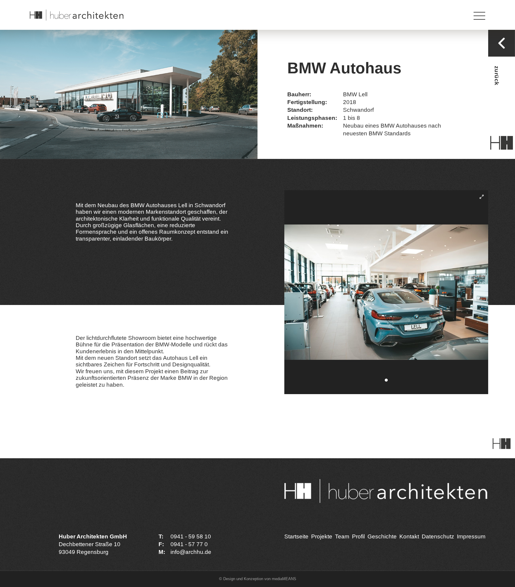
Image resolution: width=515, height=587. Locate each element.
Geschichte (382, 536)
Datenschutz (438, 536)
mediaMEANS (284, 579)
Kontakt (409, 536)
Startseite (296, 536)
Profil (358, 536)
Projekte (321, 536)
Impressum (249, 7)
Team (342, 536)
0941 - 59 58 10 (190, 536)
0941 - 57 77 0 (189, 544)
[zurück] (501, 44)
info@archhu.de (190, 552)
